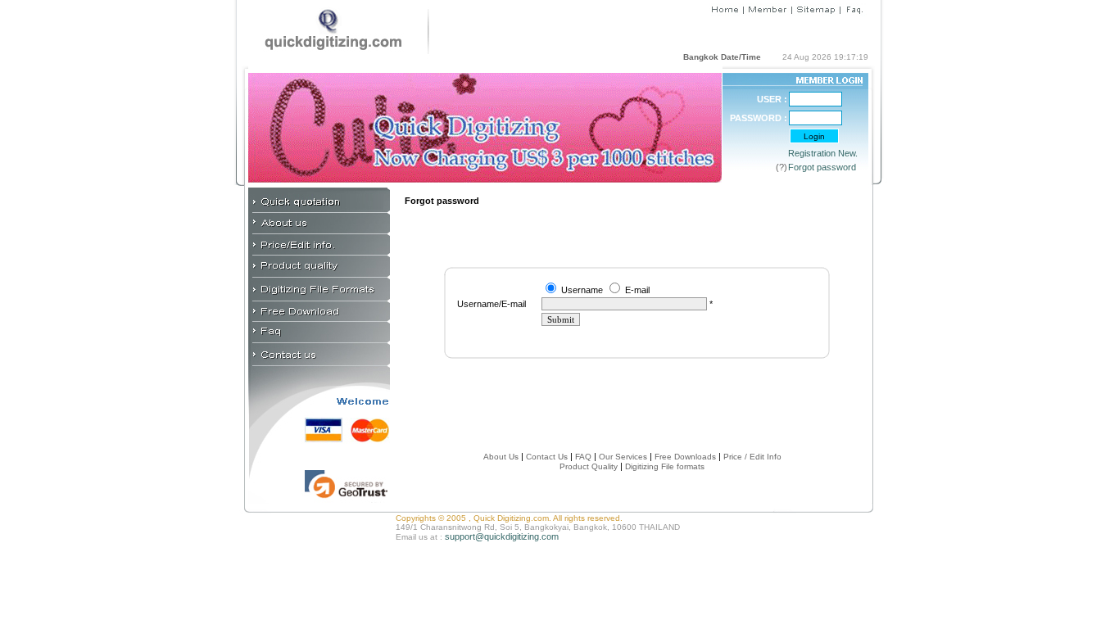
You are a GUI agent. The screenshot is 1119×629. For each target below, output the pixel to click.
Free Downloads (685, 456)
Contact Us (545, 456)
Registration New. (823, 153)
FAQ (583, 456)
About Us (501, 456)
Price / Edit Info (752, 456)
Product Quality (589, 466)
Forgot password (822, 167)
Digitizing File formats (664, 466)
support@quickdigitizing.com (502, 536)
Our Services (623, 456)
